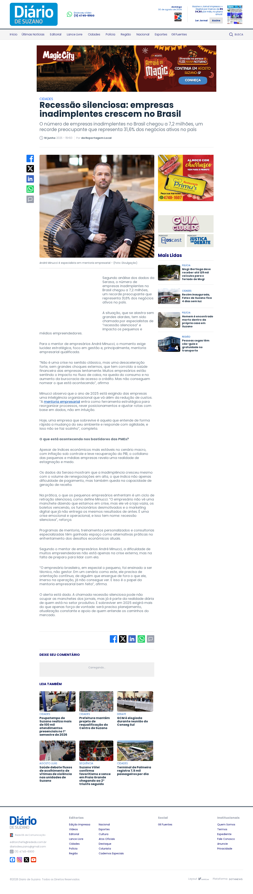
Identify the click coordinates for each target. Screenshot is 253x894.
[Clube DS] (186, 224)
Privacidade (224, 848)
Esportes (161, 34)
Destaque (105, 844)
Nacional (143, 34)
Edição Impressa (79, 824)
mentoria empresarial (62, 401)
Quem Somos (226, 824)
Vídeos (73, 829)
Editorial (55, 34)
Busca (239, 34)
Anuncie (222, 844)
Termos (222, 829)
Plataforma (220, 879)
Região (126, 34)
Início (13, 34)
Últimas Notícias (33, 34)
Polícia (110, 34)
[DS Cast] (171, 240)
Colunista (105, 848)
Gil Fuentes (179, 34)
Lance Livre (74, 34)
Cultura (103, 834)
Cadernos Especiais (111, 853)
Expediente (224, 834)
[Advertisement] (67, 299)
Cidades (94, 34)
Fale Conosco (226, 839)
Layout (192, 879)
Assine (216, 20)
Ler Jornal (201, 20)
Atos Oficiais (107, 839)
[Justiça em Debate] (200, 240)
